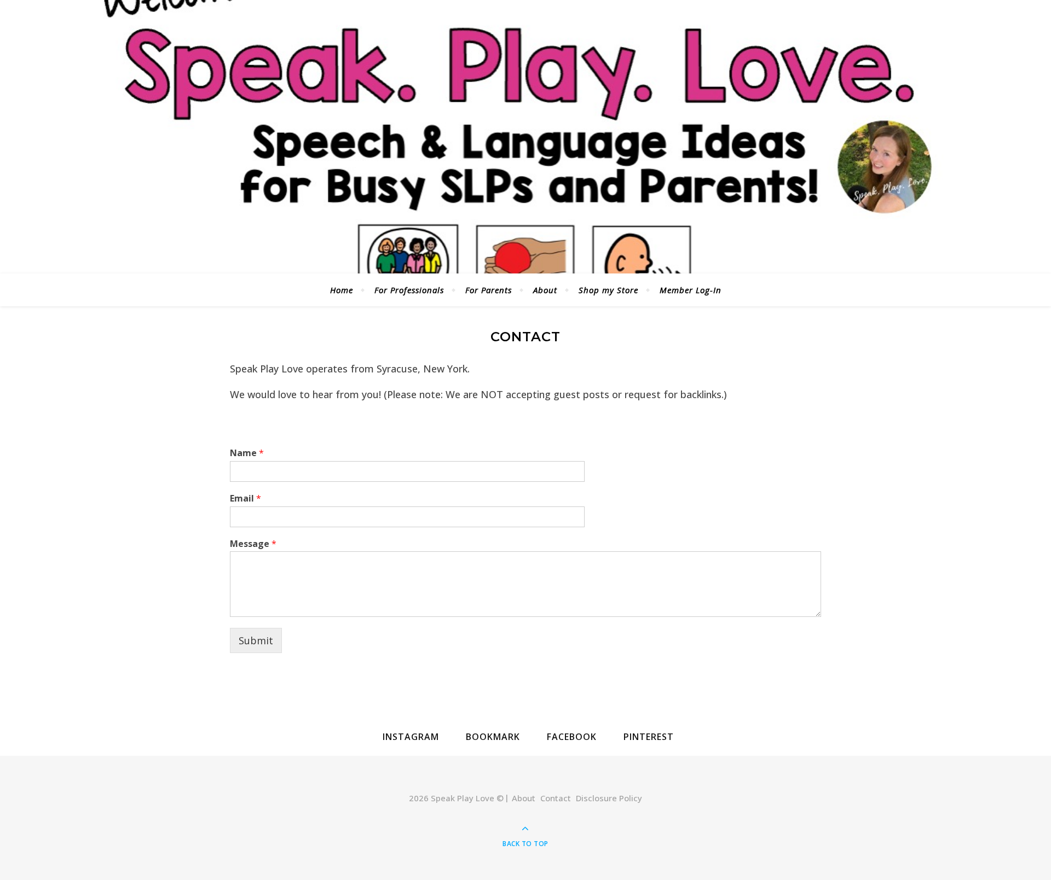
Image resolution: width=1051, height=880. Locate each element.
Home (341, 289)
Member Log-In (690, 289)
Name (247, 453)
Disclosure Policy (609, 797)
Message (253, 544)
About (545, 289)
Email (245, 498)
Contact (555, 797)
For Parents (488, 289)
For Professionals (409, 289)
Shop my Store (608, 289)
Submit (256, 640)
